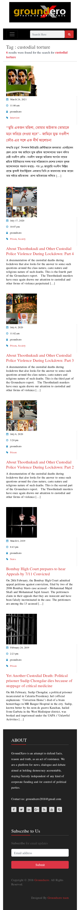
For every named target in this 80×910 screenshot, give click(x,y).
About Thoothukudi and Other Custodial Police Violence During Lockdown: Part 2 (40, 464)
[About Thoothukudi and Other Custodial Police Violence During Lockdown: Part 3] (21, 308)
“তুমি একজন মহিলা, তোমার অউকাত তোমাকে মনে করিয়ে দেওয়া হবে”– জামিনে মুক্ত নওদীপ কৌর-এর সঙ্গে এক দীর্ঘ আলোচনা (37, 134)
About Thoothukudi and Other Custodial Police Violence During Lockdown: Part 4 (40, 251)
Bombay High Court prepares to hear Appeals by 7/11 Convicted (35, 571)
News (13, 559)
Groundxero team (58, 898)
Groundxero (41, 880)
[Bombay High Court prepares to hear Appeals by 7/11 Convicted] (21, 522)
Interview (15, 117)
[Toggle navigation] (12, 34)
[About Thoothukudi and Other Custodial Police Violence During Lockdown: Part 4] (21, 202)
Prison (13, 238)
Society (22, 238)
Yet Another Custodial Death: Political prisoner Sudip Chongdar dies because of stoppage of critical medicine (39, 680)
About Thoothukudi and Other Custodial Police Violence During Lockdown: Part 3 (40, 358)
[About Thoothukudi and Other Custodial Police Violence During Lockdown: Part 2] (21, 415)
